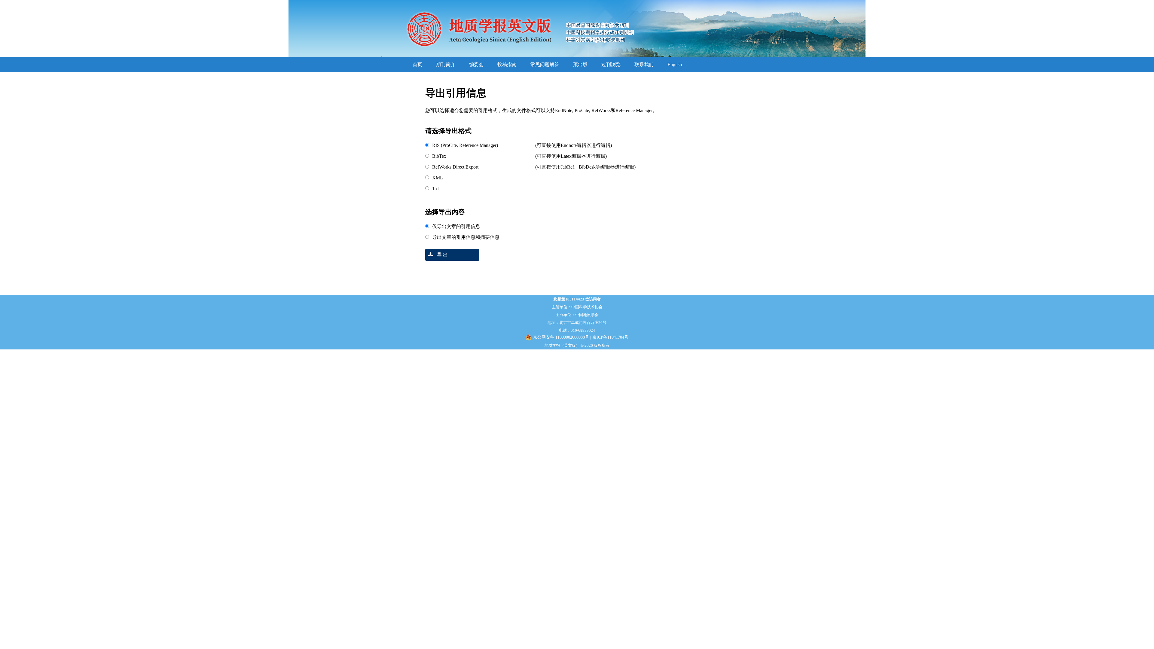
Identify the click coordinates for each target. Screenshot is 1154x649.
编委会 (476, 64)
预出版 (580, 64)
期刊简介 (445, 64)
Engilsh (674, 64)
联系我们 (644, 64)
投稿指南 (507, 64)
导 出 (442, 254)
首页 (417, 64)
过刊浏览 (611, 64)
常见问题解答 (544, 64)
